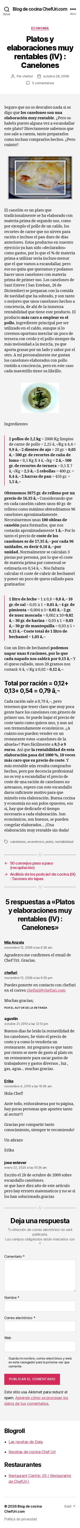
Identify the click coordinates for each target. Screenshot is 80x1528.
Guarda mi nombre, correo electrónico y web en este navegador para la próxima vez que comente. (40, 1362)
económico (35, 842)
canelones (18, 842)
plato (49, 842)
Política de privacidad (20, 1519)
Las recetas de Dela (26, 1442)
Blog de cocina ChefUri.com (40, 9)
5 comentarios (43, 83)
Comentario (14, 1257)
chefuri (27, 76)
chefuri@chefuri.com (46, 990)
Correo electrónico (19, 1318)
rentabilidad (64, 842)
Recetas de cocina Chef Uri (32, 1452)
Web (7, 1338)
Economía (40, 28)
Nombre (11, 1298)
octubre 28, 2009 (56, 76)
